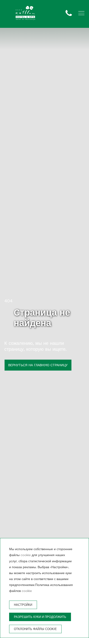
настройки (23, 605)
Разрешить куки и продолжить (40, 617)
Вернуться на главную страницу (38, 365)
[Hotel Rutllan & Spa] (25, 14)
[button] (81, 13)
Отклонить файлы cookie (35, 629)
